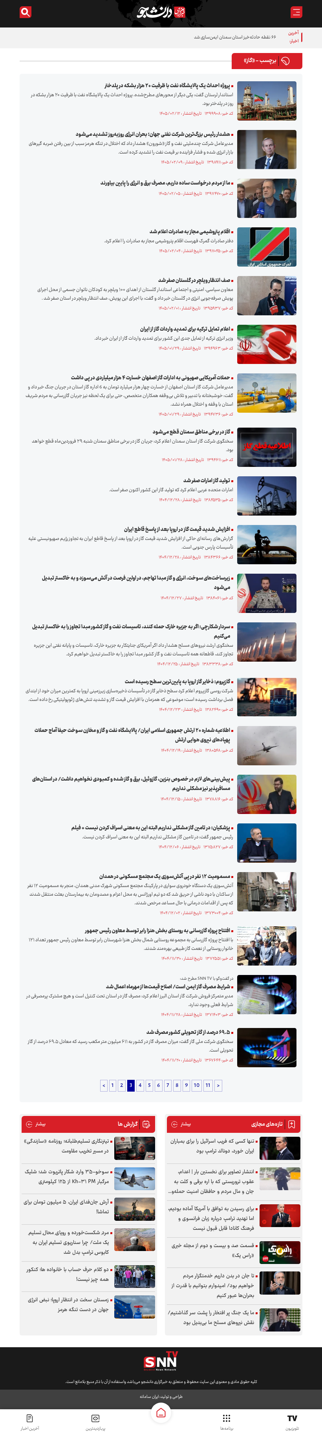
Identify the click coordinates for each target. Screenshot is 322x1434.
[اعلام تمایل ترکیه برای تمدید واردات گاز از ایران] (264, 344)
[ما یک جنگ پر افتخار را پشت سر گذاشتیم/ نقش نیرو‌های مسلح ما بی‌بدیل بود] (280, 1320)
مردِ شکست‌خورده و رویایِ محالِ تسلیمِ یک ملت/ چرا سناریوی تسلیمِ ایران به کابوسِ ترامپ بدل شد (69, 1242)
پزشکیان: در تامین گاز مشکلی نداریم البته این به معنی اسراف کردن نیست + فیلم (150, 828)
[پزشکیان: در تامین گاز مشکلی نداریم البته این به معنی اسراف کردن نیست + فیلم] (264, 843)
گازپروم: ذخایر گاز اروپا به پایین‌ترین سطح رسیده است (177, 682)
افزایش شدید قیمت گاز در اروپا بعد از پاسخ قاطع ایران (177, 529)
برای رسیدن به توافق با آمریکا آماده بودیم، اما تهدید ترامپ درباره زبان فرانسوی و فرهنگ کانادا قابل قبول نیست (211, 1218)
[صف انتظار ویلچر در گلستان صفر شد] (264, 295)
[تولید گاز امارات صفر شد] (264, 496)
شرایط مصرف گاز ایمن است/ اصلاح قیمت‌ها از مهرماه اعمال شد (168, 987)
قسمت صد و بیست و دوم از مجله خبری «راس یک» (213, 1250)
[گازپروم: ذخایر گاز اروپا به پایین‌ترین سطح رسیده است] (264, 697)
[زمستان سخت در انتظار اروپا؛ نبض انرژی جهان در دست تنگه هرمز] (134, 1307)
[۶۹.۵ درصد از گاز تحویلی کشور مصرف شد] (264, 1047)
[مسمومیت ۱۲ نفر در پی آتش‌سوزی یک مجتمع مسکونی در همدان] (264, 891)
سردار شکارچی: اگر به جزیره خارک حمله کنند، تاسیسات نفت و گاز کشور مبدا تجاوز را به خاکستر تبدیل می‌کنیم (131, 631)
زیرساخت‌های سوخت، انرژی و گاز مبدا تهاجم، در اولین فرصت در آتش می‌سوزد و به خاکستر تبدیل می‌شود (136, 583)
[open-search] (25, 12)
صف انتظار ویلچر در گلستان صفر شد (193, 280)
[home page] (161, 1413)
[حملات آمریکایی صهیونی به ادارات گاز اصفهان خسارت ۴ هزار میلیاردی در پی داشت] (264, 393)
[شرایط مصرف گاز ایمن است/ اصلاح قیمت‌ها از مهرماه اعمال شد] (264, 994)
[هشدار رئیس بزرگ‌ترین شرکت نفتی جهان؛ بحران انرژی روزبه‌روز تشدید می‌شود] (264, 149)
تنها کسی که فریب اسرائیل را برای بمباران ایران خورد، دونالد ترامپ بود (212, 1146)
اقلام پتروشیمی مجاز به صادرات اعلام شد (190, 232)
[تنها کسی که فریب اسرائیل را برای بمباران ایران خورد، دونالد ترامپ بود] (280, 1148)
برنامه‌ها (226, 1428)
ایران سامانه (149, 1397)
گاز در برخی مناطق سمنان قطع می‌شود (191, 432)
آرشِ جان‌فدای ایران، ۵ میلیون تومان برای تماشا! (66, 1207)
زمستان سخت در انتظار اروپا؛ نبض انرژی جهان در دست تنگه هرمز (68, 1305)
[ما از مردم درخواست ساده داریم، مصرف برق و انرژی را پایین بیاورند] (264, 198)
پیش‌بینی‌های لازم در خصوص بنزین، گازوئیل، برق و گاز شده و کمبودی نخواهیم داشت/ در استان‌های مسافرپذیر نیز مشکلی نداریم (131, 784)
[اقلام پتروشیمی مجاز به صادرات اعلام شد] (264, 247)
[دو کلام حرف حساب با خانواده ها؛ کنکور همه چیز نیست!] (134, 1276)
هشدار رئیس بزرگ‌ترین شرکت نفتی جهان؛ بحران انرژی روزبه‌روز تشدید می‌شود (153, 134)
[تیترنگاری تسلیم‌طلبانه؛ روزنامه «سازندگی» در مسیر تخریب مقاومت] (134, 1148)
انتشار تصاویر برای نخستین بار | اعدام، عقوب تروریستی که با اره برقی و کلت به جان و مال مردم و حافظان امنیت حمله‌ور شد (212, 1182)
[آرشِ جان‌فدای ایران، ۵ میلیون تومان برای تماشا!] (134, 1209)
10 (196, 1086)
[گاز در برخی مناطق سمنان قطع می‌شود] (264, 447)
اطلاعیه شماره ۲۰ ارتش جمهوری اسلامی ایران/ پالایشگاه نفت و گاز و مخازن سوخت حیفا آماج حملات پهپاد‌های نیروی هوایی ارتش (132, 735)
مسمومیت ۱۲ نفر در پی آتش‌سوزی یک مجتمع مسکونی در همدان (164, 877)
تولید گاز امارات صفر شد (206, 481)
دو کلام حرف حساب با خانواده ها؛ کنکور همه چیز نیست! (68, 1274)
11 (208, 1086)
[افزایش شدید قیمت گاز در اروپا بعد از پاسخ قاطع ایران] (264, 544)
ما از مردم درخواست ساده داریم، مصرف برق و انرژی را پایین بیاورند (165, 183)
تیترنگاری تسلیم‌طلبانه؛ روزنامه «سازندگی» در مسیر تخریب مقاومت (66, 1146)
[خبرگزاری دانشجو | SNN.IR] (161, 12)
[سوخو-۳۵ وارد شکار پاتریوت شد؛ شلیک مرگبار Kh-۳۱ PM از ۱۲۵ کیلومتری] (134, 1179)
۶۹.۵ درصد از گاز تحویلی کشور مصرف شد (188, 1032)
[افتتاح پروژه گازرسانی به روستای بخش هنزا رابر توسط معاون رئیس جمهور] (264, 946)
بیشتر (181, 1124)
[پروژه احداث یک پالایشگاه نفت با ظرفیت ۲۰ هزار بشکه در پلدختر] (264, 101)
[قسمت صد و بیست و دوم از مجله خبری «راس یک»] (280, 1252)
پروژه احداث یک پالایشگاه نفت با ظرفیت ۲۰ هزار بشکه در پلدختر (167, 86)
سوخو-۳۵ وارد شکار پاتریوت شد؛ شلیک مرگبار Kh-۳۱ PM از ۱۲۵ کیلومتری (67, 1177)
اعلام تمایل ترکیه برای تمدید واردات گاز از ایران (185, 329)
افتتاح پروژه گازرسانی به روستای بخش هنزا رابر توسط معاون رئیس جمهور (157, 931)
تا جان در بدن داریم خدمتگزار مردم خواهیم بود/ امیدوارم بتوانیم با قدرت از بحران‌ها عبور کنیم (213, 1285)
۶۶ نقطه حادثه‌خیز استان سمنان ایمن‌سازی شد (235, 37)
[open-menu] (296, 12)
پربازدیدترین (95, 1428)
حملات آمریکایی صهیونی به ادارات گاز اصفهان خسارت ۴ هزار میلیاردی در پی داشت (150, 378)
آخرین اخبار (30, 1428)
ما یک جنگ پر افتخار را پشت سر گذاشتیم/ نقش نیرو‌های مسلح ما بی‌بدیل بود (211, 1318)
